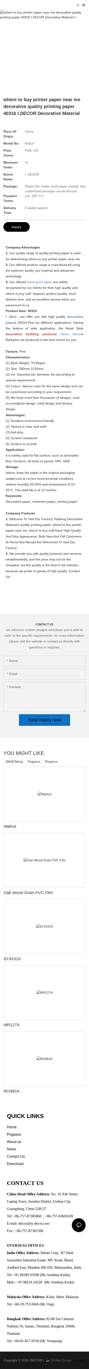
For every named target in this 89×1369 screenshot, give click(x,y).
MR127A (12, 1025)
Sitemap (78, 1360)
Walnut (10, 826)
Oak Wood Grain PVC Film (28, 892)
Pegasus (51, 761)
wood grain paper (39, 282)
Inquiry (16, 227)
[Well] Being (14, 761)
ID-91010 (12, 958)
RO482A (11, 1091)
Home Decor (70, 334)
